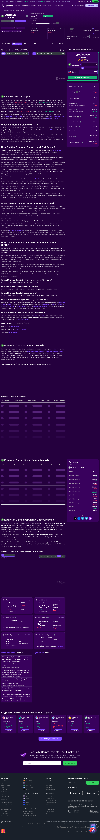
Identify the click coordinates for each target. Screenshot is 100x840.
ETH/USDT (45, 351)
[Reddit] (89, 801)
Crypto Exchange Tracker (56, 116)
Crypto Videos (4, 791)
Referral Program (49, 804)
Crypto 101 (3, 783)
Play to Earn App (5, 796)
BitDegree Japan (50, 811)
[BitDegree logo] (6, 821)
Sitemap (70, 831)
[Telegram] (72, 801)
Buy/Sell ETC (6, 44)
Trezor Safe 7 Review (28, 813)
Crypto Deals (4, 794)
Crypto (6, 10)
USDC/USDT (38, 351)
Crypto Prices (4, 813)
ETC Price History (39, 44)
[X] (69, 801)
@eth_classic (8, 558)
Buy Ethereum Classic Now (82, 77)
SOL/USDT (52, 351)
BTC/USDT (30, 351)
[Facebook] (77, 801)
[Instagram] (86, 801)
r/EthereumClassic (8, 653)
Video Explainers (21, 329)
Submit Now (26, 629)
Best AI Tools (4, 811)
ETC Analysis (17, 44)
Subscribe (92, 783)
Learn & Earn (4, 780)
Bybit (54, 349)
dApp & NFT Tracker (6, 815)
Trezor (56, 118)
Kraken (15, 116)
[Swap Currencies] (82, 68)
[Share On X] (75, 518)
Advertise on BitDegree (51, 807)
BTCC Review (49, 785)
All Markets (27, 44)
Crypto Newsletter (5, 785)
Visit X (29, 600)
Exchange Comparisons (6, 804)
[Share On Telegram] (86, 518)
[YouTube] (75, 801)
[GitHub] (91, 801)
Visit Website (61, 617)
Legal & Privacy (76, 831)
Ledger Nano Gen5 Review (29, 815)
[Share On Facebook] (78, 518)
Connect (95, 1)
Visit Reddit (61, 600)
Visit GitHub (28, 635)
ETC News (62, 44)
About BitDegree (50, 796)
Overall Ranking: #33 (6, 21)
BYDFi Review (49, 787)
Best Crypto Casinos (6, 809)
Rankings (12, 10)
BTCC (20, 116)
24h (71, 29)
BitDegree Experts (50, 798)
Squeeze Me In (70, 763)
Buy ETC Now (47, 16)
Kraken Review (49, 783)
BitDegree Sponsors (50, 809)
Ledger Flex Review (28, 811)
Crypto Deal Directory (40, 306)
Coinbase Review (50, 780)
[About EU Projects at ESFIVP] (74, 811)
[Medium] (83, 801)
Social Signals (52, 44)
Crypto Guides (4, 787)
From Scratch (13, 332)
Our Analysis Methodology (52, 800)
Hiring (47, 813)
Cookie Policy (84, 831)
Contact (47, 815)
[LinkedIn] (80, 801)
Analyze (9, 730)
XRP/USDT (59, 351)
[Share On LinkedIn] (82, 518)
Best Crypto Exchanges (6, 802)
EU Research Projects (51, 802)
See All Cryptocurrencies (50, 739)
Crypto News (15, 326)
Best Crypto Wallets (6, 807)
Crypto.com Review (50, 789)
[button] (66, 1)
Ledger (48, 118)
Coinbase (9, 116)
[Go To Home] (2, 10)
